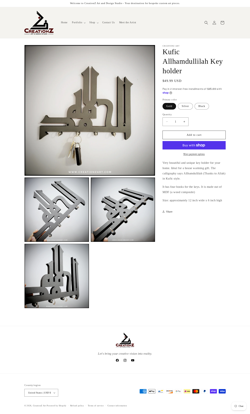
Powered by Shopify (56, 405)
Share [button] (169, 211)
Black (201, 106)
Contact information (117, 405)
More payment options (194, 154)
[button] (78, 22)
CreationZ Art (39, 405)
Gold (169, 106)
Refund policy (77, 405)
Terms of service (96, 405)
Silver (185, 106)
